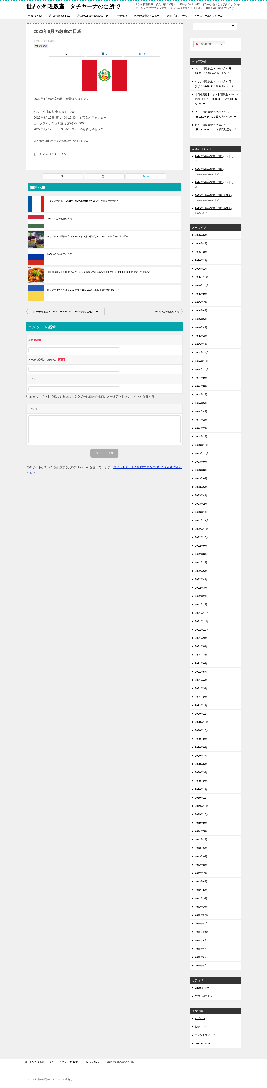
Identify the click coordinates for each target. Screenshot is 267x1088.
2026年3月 (201, 251)
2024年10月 (202, 369)
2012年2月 (201, 906)
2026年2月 (201, 260)
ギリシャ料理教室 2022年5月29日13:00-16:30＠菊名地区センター (64, 311)
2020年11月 (201, 722)
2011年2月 (201, 957)
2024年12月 (202, 352)
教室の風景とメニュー (147, 15)
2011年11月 (201, 923)
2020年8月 (201, 747)
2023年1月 (201, 512)
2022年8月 (201, 554)
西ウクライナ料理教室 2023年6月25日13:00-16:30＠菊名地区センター (83, 290)
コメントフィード (205, 1035)
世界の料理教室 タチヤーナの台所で (73, 6)
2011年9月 (201, 940)
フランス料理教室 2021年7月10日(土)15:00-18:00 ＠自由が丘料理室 (83, 201)
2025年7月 (201, 302)
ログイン (200, 1018)
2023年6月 (201, 478)
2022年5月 (201, 571)
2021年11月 (201, 621)
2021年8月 (201, 646)
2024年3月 (201, 419)
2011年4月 (201, 948)
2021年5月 (201, 671)
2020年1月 (201, 789)
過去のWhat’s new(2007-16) (93, 15)
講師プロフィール (177, 15)
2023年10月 (202, 453)
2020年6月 (201, 764)
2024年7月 (201, 394)
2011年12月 (201, 915)
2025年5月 (201, 319)
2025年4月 (201, 327)
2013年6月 (201, 847)
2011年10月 (201, 931)
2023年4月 (201, 495)
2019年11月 (201, 806)
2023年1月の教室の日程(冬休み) (213, 195)
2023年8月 (201, 470)
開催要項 (122, 15)
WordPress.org (203, 1043)
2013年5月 (201, 856)
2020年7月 (201, 755)
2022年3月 (201, 587)
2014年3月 (201, 831)
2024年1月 (201, 436)
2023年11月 (201, 445)
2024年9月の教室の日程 (209, 156)
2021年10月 (202, 629)
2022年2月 (201, 596)
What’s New (35, 15)
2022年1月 (201, 604)
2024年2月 (201, 428)
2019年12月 (202, 797)
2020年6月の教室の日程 (59, 254)
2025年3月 (201, 335)
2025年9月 (201, 293)
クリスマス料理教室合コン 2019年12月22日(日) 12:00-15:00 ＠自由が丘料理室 (87, 236)
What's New (41, 46)
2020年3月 (201, 772)
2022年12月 (202, 520)
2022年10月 (202, 537)
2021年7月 (201, 654)
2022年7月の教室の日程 (166, 311)
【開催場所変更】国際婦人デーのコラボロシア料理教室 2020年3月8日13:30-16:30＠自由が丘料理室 (98, 272)
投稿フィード (202, 1026)
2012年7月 (201, 873)
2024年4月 (201, 411)
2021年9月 (201, 638)
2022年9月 (201, 545)
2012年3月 (201, 898)
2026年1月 (201, 268)
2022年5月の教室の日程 (59, 218)
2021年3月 (201, 688)
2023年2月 (201, 503)
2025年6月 (201, 310)
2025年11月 (201, 276)
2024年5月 (201, 403)
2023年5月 (201, 487)
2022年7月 (201, 562)
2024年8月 (201, 386)
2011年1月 (201, 965)
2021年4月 (201, 680)
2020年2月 (201, 780)
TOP (53, 1062)
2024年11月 (201, 361)
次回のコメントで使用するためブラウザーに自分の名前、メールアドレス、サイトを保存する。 (93, 396)
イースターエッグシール (209, 15)
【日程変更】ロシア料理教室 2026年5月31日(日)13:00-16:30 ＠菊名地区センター (216, 99)
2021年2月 (201, 696)
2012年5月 (201, 889)
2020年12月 (202, 713)
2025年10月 (202, 285)
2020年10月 (202, 730)
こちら (56, 154)
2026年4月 (201, 243)
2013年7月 (201, 839)
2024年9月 (201, 377)
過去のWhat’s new (59, 15)
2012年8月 (201, 864)
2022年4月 (201, 579)
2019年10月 (202, 814)
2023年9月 (201, 461)
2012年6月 (201, 881)
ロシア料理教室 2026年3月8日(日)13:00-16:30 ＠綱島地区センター (216, 130)
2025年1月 (201, 344)
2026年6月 (201, 235)
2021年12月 (202, 613)
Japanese (205, 43)
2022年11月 (201, 529)
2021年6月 (201, 663)
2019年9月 (201, 822)
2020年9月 (201, 738)
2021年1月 (201, 705)
